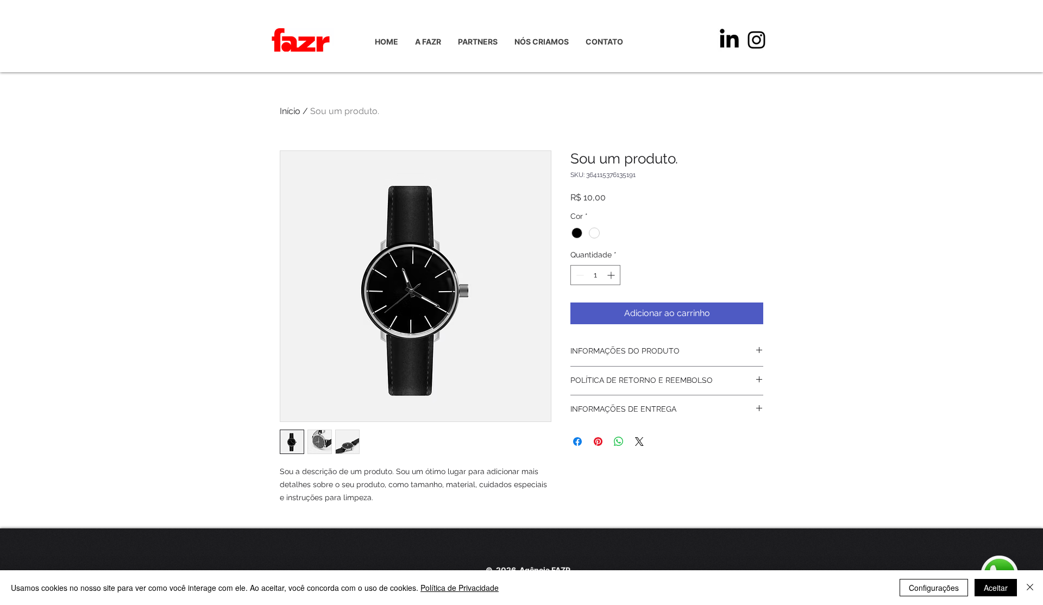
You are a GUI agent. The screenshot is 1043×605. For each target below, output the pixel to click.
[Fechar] (1029, 587)
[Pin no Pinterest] (598, 441)
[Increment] (612, 275)
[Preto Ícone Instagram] (756, 40)
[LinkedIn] (729, 40)
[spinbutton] (595, 275)
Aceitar (996, 587)
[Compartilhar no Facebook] (577, 441)
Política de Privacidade (459, 587)
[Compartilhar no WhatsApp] (618, 441)
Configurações (934, 587)
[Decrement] (579, 275)
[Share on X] (639, 441)
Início (290, 111)
